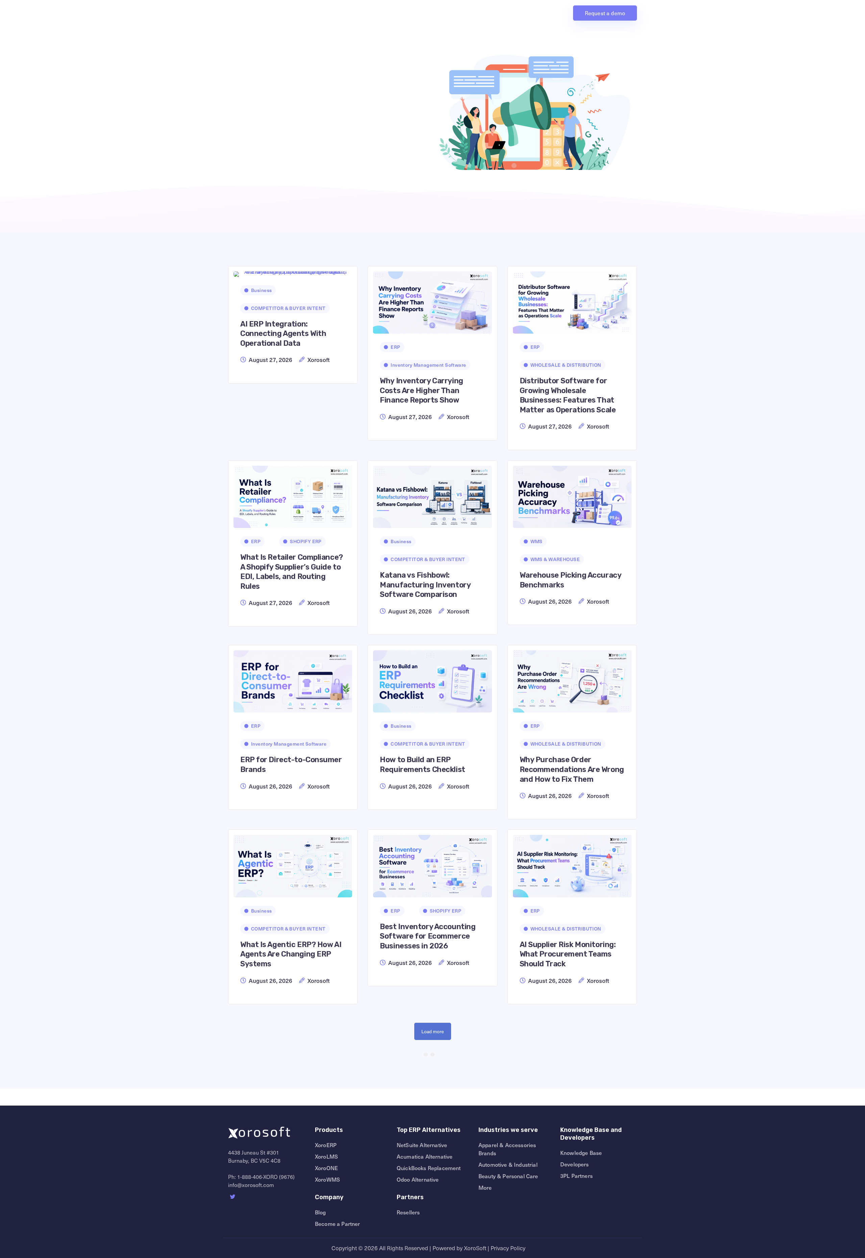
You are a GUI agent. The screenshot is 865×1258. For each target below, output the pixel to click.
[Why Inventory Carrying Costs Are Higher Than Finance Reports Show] (432, 300)
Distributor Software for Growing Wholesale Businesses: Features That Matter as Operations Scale (568, 395)
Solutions (454, 13)
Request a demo (605, 13)
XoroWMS (327, 1179)
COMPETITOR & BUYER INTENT (288, 308)
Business (261, 290)
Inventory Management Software (428, 364)
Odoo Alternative (418, 1179)
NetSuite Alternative (422, 1145)
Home (373, 13)
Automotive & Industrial (508, 1164)
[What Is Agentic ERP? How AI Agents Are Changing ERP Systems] (292, 863)
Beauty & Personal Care (508, 1176)
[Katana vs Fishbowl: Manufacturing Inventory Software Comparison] (432, 494)
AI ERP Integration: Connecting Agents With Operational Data (283, 333)
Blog (320, 1212)
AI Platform (427, 13)
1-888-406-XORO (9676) (266, 1176)
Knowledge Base (581, 1152)
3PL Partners (576, 1175)
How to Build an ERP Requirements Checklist (422, 764)
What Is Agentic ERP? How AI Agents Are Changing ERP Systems (290, 954)
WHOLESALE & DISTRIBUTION (565, 364)
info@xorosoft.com (251, 1185)
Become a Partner (337, 1223)
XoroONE (326, 1168)
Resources (549, 13)
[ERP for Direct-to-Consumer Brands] (292, 678)
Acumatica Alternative (424, 1156)
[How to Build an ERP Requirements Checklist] (432, 678)
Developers (574, 1164)
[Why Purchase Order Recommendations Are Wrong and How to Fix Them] (572, 678)
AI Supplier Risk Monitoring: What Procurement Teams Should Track (568, 954)
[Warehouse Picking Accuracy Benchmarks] (572, 494)
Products (395, 13)
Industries (517, 13)
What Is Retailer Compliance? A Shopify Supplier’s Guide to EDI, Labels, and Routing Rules (291, 572)
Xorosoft (318, 359)
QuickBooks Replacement (429, 1168)
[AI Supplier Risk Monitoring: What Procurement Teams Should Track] (572, 863)
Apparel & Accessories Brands (507, 1149)
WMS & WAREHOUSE (555, 559)
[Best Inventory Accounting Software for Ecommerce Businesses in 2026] (432, 863)
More (485, 1187)
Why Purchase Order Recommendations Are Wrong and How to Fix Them (572, 769)
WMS (536, 541)
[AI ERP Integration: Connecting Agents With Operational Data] (292, 271)
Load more (432, 1031)
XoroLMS (326, 1156)
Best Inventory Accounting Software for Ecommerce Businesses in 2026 (427, 936)
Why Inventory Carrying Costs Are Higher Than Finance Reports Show (421, 390)
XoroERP (326, 1145)
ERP (395, 346)
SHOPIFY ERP (306, 541)
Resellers (408, 1212)
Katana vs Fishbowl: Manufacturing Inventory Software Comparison (425, 585)
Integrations (487, 13)
